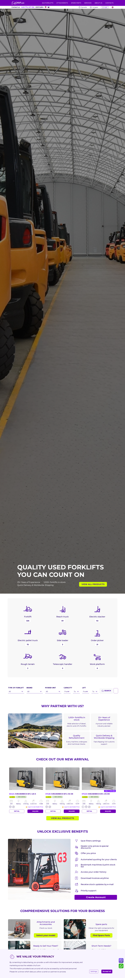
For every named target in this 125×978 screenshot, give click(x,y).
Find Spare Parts (101, 935)
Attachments (62, 3)
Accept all (107, 971)
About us (98, 3)
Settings (94, 971)
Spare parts (76, 3)
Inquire (35, 811)
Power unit (50, 688)
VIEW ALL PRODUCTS (93, 584)
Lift (84, 688)
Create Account (96, 897)
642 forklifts (47, 3)
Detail (17, 811)
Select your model (45, 935)
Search (107, 691)
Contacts (109, 3)
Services (88, 3)
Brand (29, 688)
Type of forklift (16, 688)
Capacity (68, 688)
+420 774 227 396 (27, 7)
